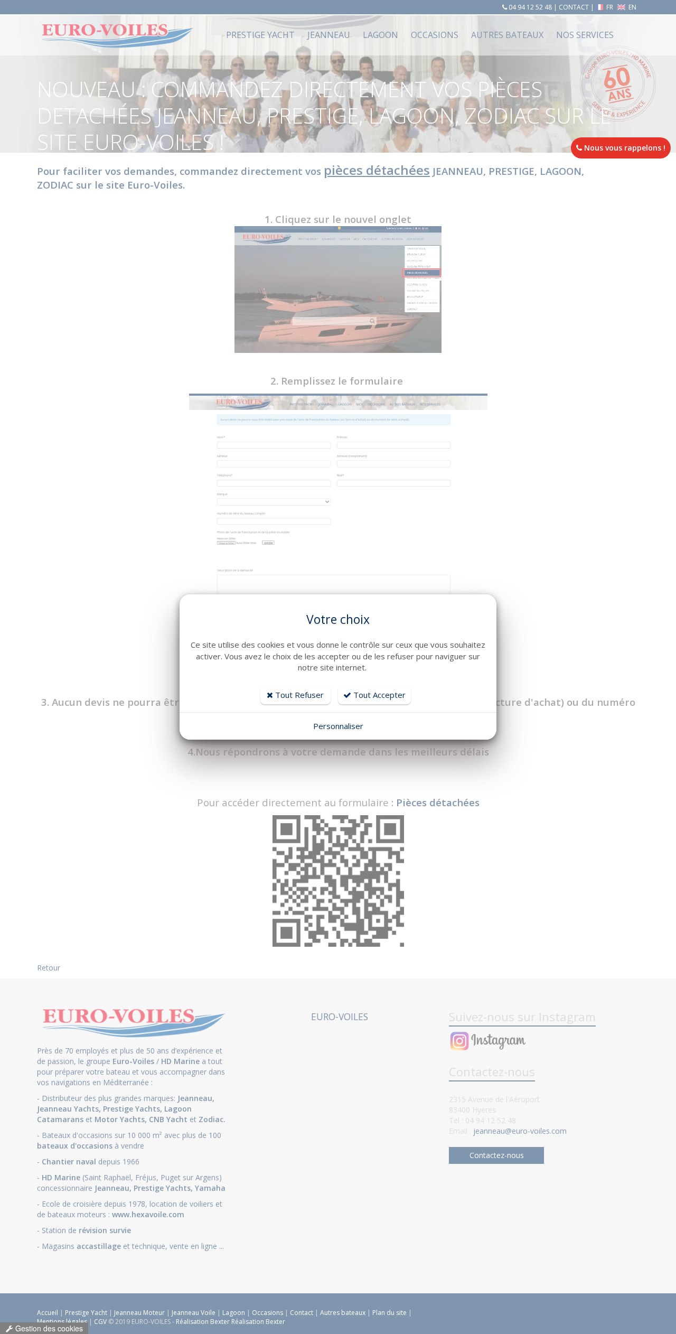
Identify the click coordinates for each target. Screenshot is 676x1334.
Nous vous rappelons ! (623, 148)
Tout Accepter (378, 694)
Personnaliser (338, 726)
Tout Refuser (298, 694)
